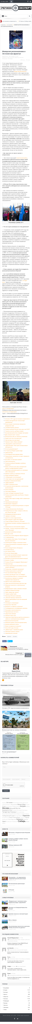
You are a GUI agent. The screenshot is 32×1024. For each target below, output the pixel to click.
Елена (9, 973)
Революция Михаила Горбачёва (13, 595)
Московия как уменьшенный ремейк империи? (16, 558)
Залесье (22, 817)
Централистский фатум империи (13, 532)
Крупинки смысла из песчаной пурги (18, 914)
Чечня (27, 821)
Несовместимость (9, 549)
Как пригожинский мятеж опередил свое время (16, 433)
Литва (21, 802)
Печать (23, 60)
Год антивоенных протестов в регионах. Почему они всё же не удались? (19, 927)
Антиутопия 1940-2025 (10, 604)
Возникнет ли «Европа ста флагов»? (14, 606)
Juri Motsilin (10, 948)
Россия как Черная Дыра (11, 553)
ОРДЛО (20, 816)
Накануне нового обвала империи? (13, 442)
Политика (21, 57)
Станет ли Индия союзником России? (14, 493)
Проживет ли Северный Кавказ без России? (18, 908)
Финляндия (16, 802)
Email (28, 60)
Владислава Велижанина (20, 71)
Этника (5, 1009)
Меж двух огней (9, 533)
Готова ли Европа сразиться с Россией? (15, 521)
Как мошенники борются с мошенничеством (16, 576)
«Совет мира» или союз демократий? (14, 479)
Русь (7, 817)
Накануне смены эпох (10, 615)
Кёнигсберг (21, 804)
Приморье (15, 821)
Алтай (4, 817)
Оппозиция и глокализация (11, 602)
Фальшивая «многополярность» (13, 610)
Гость (8, 957)
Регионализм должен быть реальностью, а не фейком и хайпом (18, 648)
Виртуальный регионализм (11, 620)
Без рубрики (6, 988)
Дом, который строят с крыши (12, 434)
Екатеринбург (20, 812)
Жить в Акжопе (13, 920)
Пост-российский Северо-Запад (13, 572)
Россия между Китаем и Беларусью (14, 547)
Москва (5, 808)
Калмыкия (9, 821)
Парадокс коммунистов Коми (12, 590)
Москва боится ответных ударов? (14, 654)
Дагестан (25, 802)
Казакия (14, 810)
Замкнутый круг (9, 452)
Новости (5, 994)
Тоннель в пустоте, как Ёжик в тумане (14, 431)
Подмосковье (16, 806)
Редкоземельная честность (11, 611)
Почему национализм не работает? (13, 571)
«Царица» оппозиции (10, 516)
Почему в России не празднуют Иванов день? (16, 562)
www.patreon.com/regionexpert (9, 411)
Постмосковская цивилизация (17, 883)
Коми (4, 806)
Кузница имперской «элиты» (12, 624)
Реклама (5, 1003)
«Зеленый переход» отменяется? (13, 597)
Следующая (19, 653)
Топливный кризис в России (12, 427)
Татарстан (6, 812)
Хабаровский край (8, 816)
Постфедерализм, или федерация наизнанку (16, 608)
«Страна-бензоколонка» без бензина (14, 509)
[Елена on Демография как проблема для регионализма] (4, 975)
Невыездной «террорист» (11, 503)
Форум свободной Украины (11, 475)
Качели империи (9, 489)
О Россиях (11, 889)
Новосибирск (16, 814)
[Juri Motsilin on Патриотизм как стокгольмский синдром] (4, 949)
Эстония (15, 636)
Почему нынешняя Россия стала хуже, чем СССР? (17, 429)
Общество (17, 57)
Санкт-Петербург (14, 817)
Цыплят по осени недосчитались (13, 517)
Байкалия (5, 819)
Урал (4, 821)
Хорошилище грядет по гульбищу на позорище (19, 958)
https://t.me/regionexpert (8, 408)
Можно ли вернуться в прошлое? (13, 626)
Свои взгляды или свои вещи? (12, 440)
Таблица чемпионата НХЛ (15, 845)
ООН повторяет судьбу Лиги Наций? (14, 519)
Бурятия (25, 819)
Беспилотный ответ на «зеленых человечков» (16, 436)
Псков (27, 804)
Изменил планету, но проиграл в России (15, 473)
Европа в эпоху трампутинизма (12, 581)
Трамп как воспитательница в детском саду (15, 583)
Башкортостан (7, 810)
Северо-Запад (25, 814)
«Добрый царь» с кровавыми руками (14, 629)
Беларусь (8, 804)
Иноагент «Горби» (9, 560)
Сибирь (21, 821)
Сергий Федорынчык (13, 937)
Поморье (13, 812)
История (8, 57)
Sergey (9, 966)
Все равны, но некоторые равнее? (13, 459)
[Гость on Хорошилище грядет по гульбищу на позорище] (4, 958)
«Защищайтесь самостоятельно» (13, 443)
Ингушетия (14, 804)
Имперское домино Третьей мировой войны (16, 622)
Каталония (9, 806)
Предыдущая (13, 646)
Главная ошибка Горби (10, 594)
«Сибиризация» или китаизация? (13, 477)
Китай (16, 816)
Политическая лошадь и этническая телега (15, 542)
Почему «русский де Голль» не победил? (15, 574)
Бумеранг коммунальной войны (13, 480)
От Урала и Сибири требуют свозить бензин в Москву (18, 839)
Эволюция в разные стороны (12, 631)
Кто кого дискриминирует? (11, 449)
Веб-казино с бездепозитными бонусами (19, 832)
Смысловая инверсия (10, 491)
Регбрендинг (5, 58)
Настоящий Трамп (22, 966)
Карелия (9, 636)
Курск (3, 823)
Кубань (28, 806)
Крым (27, 817)
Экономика (10, 58)
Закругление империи (10, 613)
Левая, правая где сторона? (12, 592)
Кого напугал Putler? (10, 551)
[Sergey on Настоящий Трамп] (4, 967)
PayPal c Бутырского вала (11, 484)
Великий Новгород (22, 810)
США (3, 804)
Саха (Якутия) (12, 819)
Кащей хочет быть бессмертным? (13, 438)
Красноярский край (7, 814)
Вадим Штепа (5, 56)
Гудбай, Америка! (9, 482)
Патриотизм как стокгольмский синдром (15, 526)
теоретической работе (21, 158)
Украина (19, 819)
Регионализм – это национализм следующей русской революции (17, 878)
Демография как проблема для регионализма (19, 975)
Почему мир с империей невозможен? (14, 569)
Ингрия (23, 806)
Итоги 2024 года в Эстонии (11, 628)
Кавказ (4, 802)
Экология (5, 1005)
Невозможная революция (11, 502)
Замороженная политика (11, 633)
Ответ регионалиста (10, 461)
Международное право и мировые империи (16, 588)
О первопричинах (9, 537)
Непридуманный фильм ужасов (13, 514)
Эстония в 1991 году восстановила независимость (17, 418)
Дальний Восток (14, 808)
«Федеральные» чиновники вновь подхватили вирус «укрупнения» (18, 901)
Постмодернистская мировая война (14, 454)
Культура (12, 57)
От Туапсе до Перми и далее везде (13, 450)
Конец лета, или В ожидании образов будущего (16, 535)
